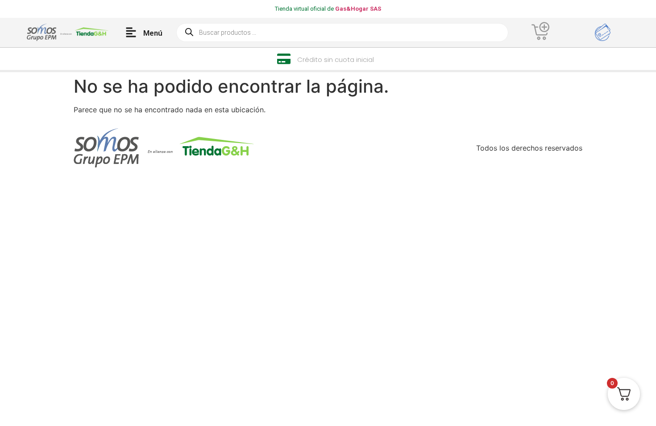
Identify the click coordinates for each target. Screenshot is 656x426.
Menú (152, 33)
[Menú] (131, 32)
